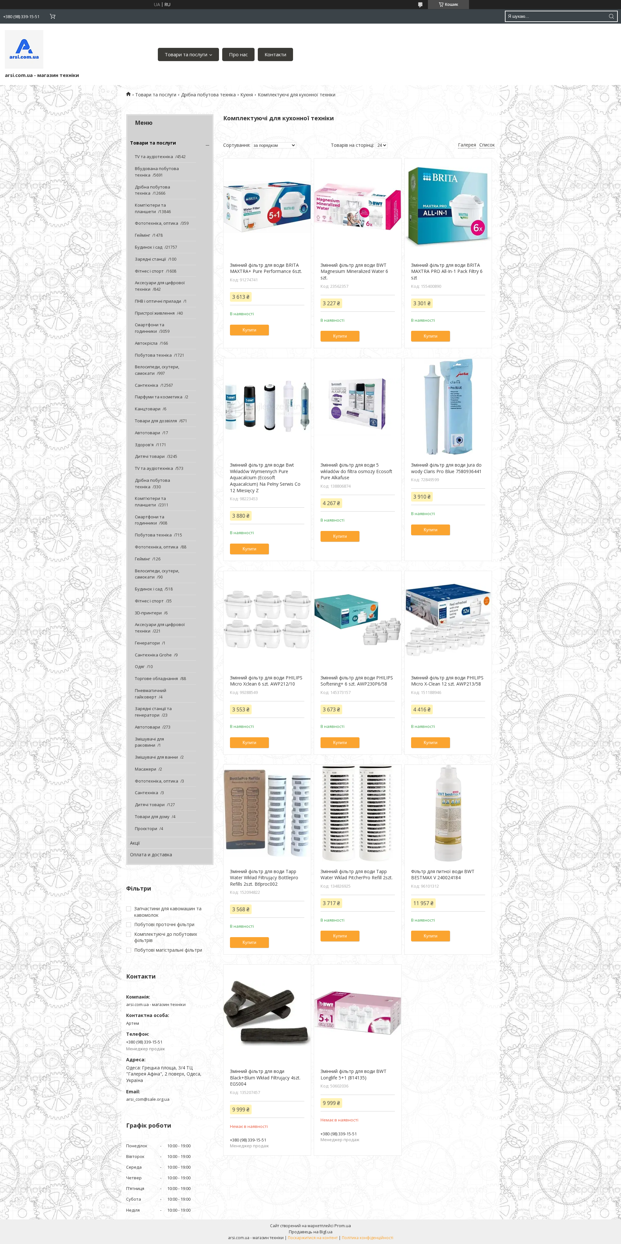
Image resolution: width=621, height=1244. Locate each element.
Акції (135, 843)
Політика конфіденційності (367, 1237)
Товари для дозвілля (156, 421)
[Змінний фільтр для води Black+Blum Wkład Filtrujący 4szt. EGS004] (266, 1013)
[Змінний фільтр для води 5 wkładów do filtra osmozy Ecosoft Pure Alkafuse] (357, 406)
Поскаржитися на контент (313, 1237)
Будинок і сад (148, 247)
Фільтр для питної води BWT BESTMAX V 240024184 (442, 874)
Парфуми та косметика (158, 397)
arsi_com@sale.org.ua (147, 1099)
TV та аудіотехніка (154, 156)
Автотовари (147, 433)
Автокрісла (146, 343)
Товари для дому (152, 816)
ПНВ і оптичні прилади (158, 301)
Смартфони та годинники (149, 328)
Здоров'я (144, 445)
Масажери (145, 769)
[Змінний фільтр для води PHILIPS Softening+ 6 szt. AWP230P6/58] (357, 619)
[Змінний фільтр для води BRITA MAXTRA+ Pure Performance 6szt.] (266, 206)
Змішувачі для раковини (149, 742)
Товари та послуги (186, 54)
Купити (249, 330)
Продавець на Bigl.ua (310, 1232)
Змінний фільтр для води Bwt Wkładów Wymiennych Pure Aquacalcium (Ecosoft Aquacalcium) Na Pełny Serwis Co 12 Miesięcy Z (265, 477)
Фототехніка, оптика (156, 223)
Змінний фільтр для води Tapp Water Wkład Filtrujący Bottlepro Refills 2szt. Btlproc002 (264, 877)
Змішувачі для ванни (156, 757)
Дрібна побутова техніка (208, 95)
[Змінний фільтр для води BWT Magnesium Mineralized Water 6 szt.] (357, 206)
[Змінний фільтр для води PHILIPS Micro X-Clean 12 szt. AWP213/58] (448, 619)
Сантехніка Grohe (153, 655)
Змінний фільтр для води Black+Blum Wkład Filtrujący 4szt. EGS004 (265, 1077)
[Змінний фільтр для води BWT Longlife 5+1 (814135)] (357, 1013)
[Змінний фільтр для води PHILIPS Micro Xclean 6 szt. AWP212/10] (266, 619)
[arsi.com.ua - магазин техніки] (24, 49)
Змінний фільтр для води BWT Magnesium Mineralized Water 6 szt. (354, 271)
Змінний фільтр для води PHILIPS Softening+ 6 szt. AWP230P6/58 (357, 681)
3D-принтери (148, 613)
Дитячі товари (150, 456)
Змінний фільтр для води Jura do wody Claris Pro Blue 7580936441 (446, 468)
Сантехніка (146, 385)
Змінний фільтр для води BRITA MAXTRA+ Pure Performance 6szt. (266, 268)
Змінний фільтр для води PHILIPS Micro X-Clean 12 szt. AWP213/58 (447, 681)
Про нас (238, 54)
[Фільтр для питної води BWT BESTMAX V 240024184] (448, 813)
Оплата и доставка (151, 854)
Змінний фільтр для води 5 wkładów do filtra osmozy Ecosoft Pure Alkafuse (356, 471)
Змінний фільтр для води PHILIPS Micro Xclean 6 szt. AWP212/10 (266, 681)
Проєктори (146, 828)
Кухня (246, 95)
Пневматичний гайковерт (150, 693)
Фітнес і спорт (149, 271)
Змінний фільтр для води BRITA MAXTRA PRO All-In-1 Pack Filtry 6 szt (447, 271)
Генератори (147, 643)
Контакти (275, 54)
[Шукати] (611, 16)
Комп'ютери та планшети (150, 208)
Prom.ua (342, 1225)
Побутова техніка (153, 355)
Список (487, 145)
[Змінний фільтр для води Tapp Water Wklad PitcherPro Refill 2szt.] (357, 813)
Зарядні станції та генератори (153, 712)
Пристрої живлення (155, 313)
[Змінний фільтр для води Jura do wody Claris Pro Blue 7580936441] (448, 406)
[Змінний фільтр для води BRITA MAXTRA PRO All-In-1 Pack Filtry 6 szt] (448, 206)
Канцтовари (147, 409)
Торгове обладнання (156, 678)
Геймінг (142, 235)
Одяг (140, 666)
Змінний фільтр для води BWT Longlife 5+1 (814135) (354, 1074)
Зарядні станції (150, 259)
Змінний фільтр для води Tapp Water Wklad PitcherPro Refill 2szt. (357, 874)
